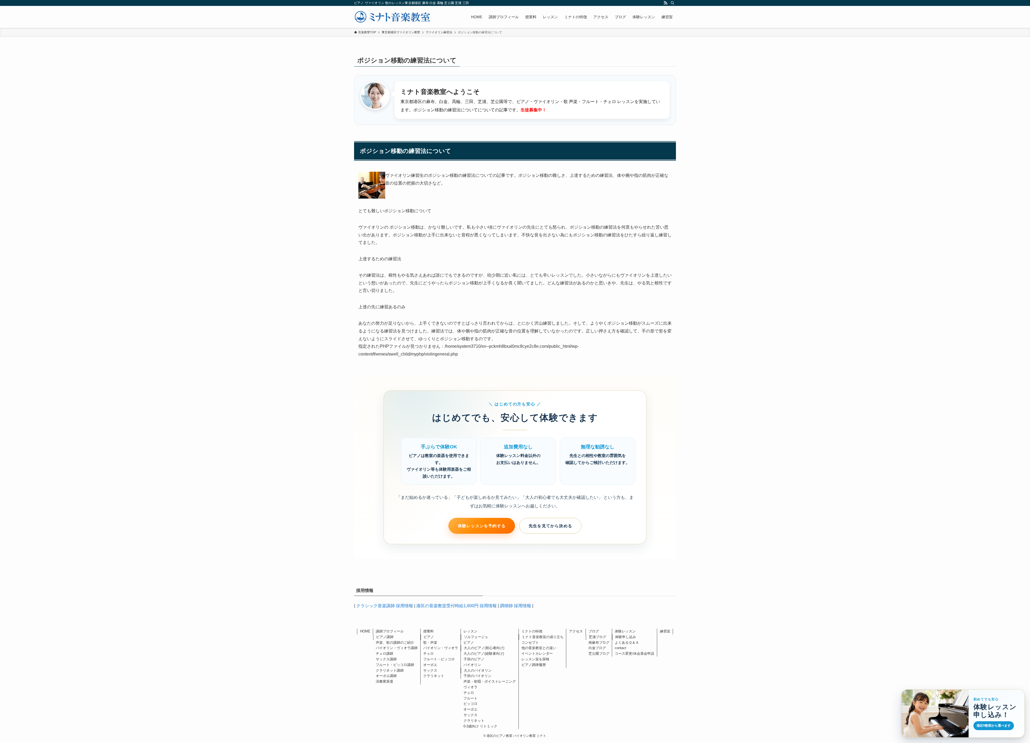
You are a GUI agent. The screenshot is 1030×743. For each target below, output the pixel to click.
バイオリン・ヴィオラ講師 (397, 648)
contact (620, 648)
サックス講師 (386, 659)
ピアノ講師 (384, 637)
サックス (430, 670)
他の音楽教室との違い (538, 648)
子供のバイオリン (477, 676)
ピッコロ (470, 704)
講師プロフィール (390, 631)
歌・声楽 (430, 642)
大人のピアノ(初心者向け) (484, 648)
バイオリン (472, 665)
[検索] (672, 3)
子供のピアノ (474, 659)
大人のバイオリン (478, 670)
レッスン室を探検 (535, 659)
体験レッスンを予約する (482, 526)
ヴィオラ (470, 687)
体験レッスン (625, 631)
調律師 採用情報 (515, 605)
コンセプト (530, 642)
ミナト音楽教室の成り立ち (543, 637)
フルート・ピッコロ (439, 659)
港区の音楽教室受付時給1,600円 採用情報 (456, 605)
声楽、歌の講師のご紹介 (395, 642)
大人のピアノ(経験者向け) (484, 654)
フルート (470, 698)
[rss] (665, 3)
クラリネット (433, 676)
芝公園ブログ (598, 654)
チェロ (428, 654)
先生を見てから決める (550, 526)
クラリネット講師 (390, 670)
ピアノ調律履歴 (533, 665)
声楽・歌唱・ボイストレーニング (490, 681)
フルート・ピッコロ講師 (395, 665)
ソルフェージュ (476, 637)
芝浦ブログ (597, 637)
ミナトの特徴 (531, 631)
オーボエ (430, 665)
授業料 (428, 631)
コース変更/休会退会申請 (634, 654)
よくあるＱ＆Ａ (627, 642)
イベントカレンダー (537, 654)
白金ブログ (597, 648)
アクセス (576, 631)
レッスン (470, 631)
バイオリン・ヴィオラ (440, 648)
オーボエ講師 (386, 676)
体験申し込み (625, 637)
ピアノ (429, 637)
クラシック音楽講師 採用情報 (384, 605)
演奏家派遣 (384, 681)
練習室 (665, 631)
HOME (365, 631)
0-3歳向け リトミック (480, 726)
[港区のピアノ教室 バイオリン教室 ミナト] (392, 17)
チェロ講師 (384, 654)
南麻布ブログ (598, 642)
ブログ (593, 631)
